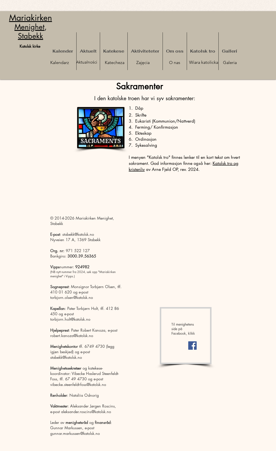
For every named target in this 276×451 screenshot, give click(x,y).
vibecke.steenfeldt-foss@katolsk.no (78, 384)
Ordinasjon (145, 139)
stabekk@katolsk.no (78, 234)
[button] (113, 51)
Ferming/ (144, 127)
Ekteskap (143, 133)
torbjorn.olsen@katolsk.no (71, 297)
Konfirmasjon (166, 127)
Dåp (138, 108)
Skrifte (140, 115)
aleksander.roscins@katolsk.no (86, 411)
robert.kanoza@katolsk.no (71, 335)
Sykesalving (145, 145)
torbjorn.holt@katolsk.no (70, 319)
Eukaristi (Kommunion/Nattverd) (165, 121)
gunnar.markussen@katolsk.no (75, 433)
